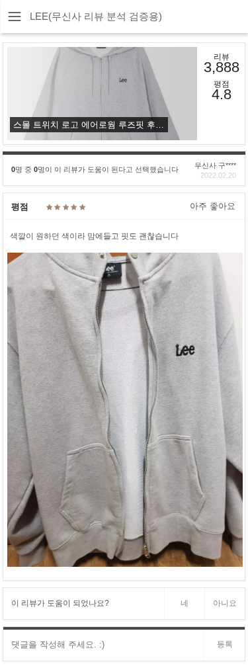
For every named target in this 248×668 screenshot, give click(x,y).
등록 (225, 644)
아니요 (225, 603)
